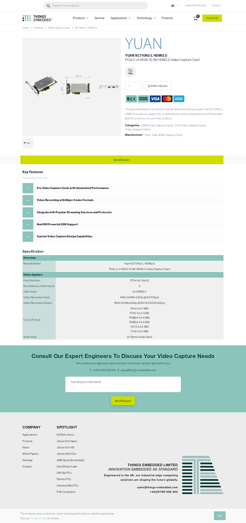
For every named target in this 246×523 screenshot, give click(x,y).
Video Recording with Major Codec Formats (65, 200)
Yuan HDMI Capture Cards (167, 134)
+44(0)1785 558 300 (195, 5)
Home (26, 27)
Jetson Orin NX (66, 447)
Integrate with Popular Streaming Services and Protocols (74, 212)
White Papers (31, 453)
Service (100, 18)
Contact (216, 5)
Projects (167, 18)
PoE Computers (66, 491)
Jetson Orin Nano (67, 441)
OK (220, 515)
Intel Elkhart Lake (67, 466)
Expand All (29, 177)
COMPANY (32, 427)
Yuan (147, 134)
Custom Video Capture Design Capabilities (65, 236)
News (26, 447)
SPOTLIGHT (67, 427)
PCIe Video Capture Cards (190, 125)
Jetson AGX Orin (66, 453)
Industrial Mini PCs (68, 485)
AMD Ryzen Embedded (70, 460)
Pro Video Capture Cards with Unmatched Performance (73, 188)
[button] (175, 5)
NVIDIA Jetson (65, 434)
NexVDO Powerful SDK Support (57, 224)
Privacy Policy (38, 518)
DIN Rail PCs (64, 472)
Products (79, 18)
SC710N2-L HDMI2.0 (86, 27)
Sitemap (27, 460)
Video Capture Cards (59, 27)
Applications (119, 18)
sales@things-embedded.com (139, 370)
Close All (42, 177)
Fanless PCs (64, 479)
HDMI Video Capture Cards (157, 125)
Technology (144, 18)
